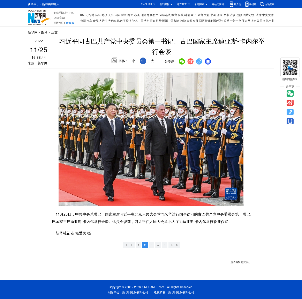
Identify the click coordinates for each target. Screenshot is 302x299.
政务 (252, 15)
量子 (194, 15)
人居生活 (105, 20)
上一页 (129, 245)
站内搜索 (269, 4)
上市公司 (256, 20)
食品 (96, 20)
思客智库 (152, 15)
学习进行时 (87, 15)
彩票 (202, 20)
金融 (83, 20)
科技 (181, 15)
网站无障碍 (218, 4)
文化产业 (268, 20)
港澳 (137, 15)
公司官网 (59, 18)
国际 (117, 15)
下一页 (174, 245)
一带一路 (235, 20)
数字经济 (125, 20)
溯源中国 (168, 20)
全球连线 (165, 15)
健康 (219, 15)
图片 (246, 15)
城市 (177, 20)
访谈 (232, 15)
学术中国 (137, 20)
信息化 (115, 20)
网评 (130, 15)
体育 (200, 15)
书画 (213, 15)
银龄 (159, 20)
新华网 (33, 32)
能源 (189, 20)
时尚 (214, 20)
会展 (195, 20)
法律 (259, 15)
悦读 (220, 20)
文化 (207, 15)
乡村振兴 (150, 20)
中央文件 (268, 15)
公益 (226, 20)
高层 (98, 15)
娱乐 (208, 20)
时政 (104, 15)
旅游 (183, 20)
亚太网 (246, 20)
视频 (239, 15)
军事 (226, 15)
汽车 (89, 20)
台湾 (143, 15)
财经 (124, 15)
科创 (187, 15)
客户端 (237, 4)
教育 (174, 15)
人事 (111, 15)
